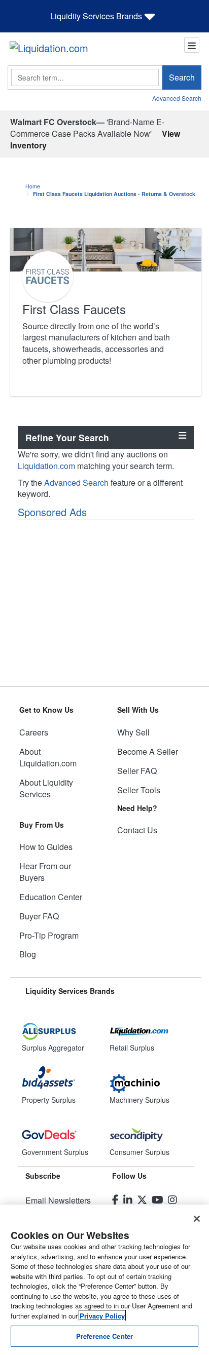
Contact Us (137, 830)
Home (32, 186)
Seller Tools (138, 790)
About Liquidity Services (46, 788)
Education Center (50, 897)
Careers (33, 732)
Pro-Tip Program (49, 935)
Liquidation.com (46, 466)
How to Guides (46, 847)
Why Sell (133, 732)
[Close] (197, 1219)
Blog (27, 954)
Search (182, 77)
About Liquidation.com (48, 757)
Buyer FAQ (39, 916)
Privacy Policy (102, 1316)
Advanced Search (176, 98)
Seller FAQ (137, 771)
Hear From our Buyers (45, 871)
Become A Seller (147, 751)
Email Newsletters (58, 1200)
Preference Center (104, 1336)
